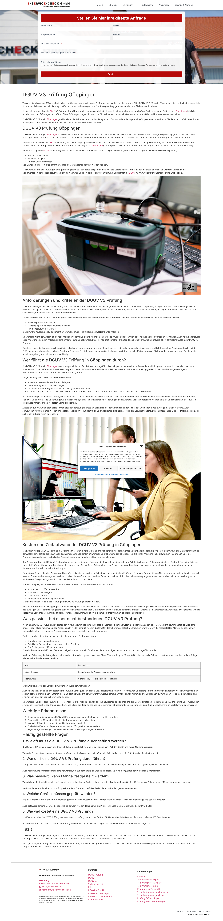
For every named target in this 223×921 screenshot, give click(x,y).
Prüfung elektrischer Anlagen (151, 901)
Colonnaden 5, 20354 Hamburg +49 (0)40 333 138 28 (54, 883)
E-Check (141, 876)
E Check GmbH (95, 899)
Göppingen (181, 111)
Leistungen (128, 5)
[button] (141, 446)
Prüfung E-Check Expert (149, 898)
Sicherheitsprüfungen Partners (152, 892)
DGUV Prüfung (95, 874)
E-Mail (116, 25)
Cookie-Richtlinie (101, 474)
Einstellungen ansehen (130, 468)
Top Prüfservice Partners (149, 882)
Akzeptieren (89, 468)
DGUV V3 (92, 881)
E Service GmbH (96, 890)
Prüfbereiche (147, 5)
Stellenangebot (95, 884)
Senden (111, 74)
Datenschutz (114, 474)
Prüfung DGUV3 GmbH (148, 889)
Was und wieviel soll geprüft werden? (58, 53)
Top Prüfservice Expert (148, 879)
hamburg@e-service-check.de (56, 889)
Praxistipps (163, 5)
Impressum (124, 474)
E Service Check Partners (100, 896)
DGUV (52, 111)
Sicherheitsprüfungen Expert (151, 895)
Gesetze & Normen (183, 5)
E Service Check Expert (99, 893)
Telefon (117, 34)
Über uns (113, 5)
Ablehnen (108, 468)
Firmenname (47, 25)
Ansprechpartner (49, 34)
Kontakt (99, 5)
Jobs (90, 887)
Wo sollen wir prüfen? (51, 44)
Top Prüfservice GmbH (148, 885)
